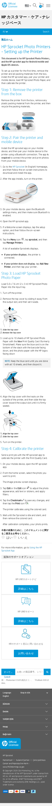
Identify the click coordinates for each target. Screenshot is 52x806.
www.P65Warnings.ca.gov (13, 767)
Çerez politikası (39, 760)
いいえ (23, 537)
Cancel (7, 676)
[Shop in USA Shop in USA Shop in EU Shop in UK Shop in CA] (29, 5)
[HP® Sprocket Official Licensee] (10, 5)
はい (9, 537)
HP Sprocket (18, 166)
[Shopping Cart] (41, 5)
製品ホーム (7, 39)
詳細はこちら (26, 588)
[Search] (35, 6)
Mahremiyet (8, 760)
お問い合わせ (26, 653)
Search (46, 31)
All (4, 31)
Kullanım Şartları (23, 760)
